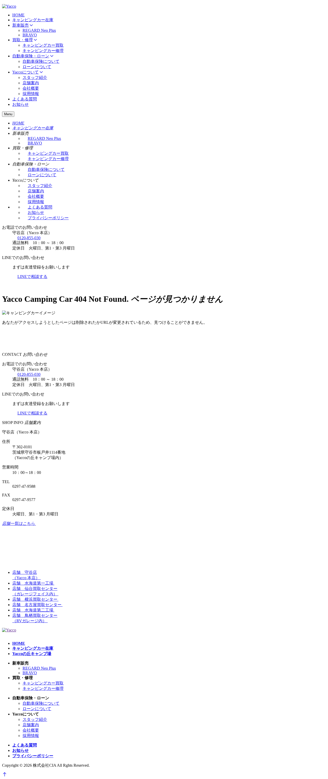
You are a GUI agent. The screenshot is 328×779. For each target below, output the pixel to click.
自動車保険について (41, 61)
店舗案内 (31, 83)
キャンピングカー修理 (43, 50)
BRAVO (30, 35)
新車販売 (20, 25)
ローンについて (37, 67)
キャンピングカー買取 (43, 45)
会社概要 (31, 88)
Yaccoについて (25, 72)
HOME (18, 15)
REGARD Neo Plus (39, 30)
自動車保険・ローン (30, 56)
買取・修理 (22, 40)
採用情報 (31, 93)
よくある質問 (24, 99)
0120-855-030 (28, 238)
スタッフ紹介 (35, 77)
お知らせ (20, 104)
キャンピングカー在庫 (32, 20)
